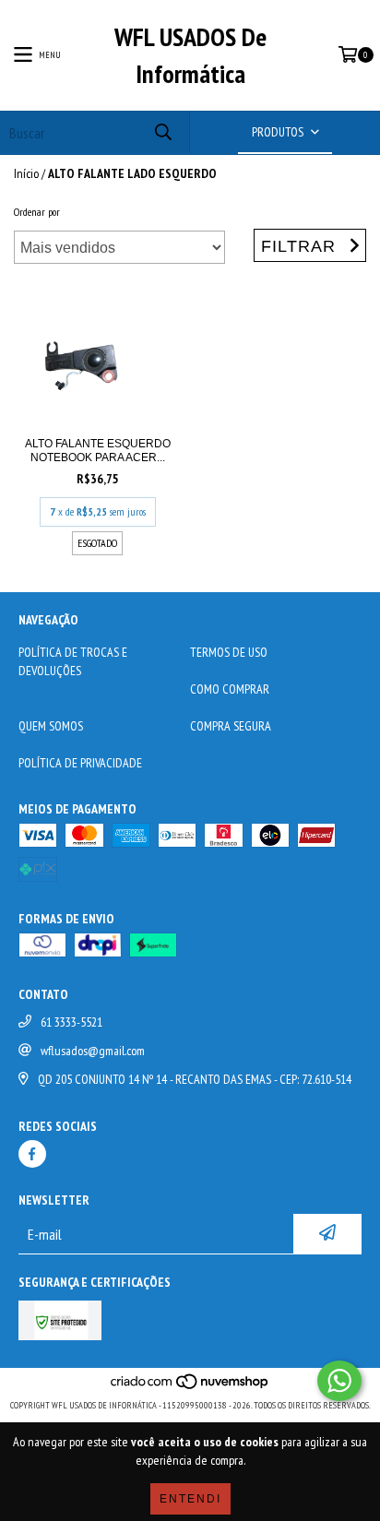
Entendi (190, 1498)
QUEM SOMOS (50, 726)
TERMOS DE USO (228, 652)
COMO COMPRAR (229, 689)
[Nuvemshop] (190, 1387)
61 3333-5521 (71, 1022)
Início (26, 173)
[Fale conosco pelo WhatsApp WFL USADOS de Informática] (339, 1381)
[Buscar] (162, 132)
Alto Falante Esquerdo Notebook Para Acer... (98, 450)
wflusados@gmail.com (93, 1050)
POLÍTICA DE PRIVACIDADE (80, 763)
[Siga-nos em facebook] (32, 1154)
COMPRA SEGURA (230, 726)
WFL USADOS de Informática (190, 54)
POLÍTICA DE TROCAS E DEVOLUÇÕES (72, 661)
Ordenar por (37, 212)
